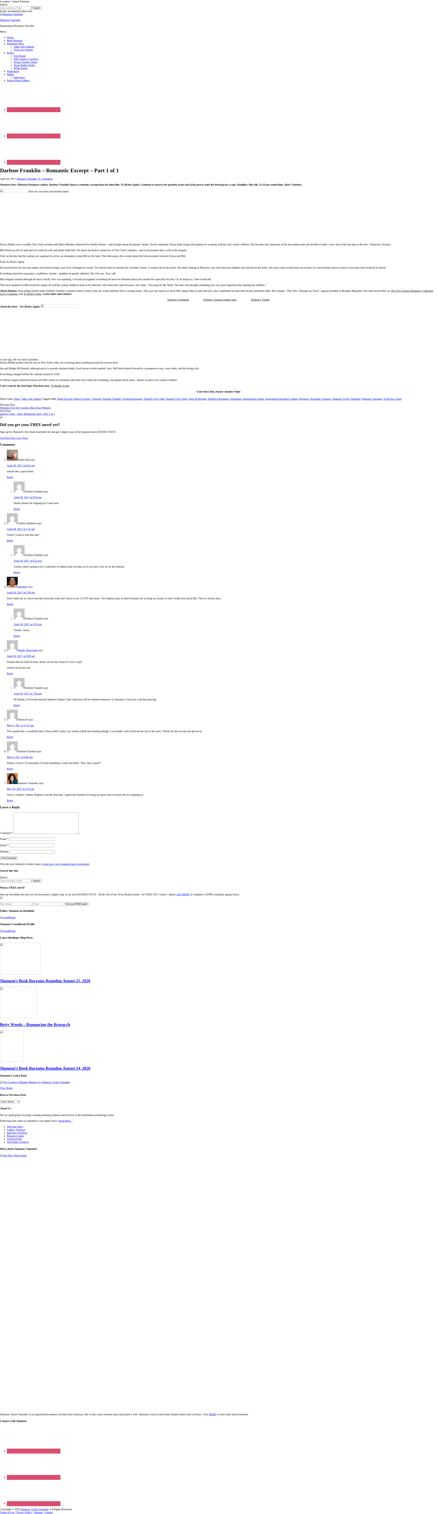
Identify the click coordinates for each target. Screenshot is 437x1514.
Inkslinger (236, 398)
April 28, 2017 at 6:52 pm (28, 560)
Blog (17, 398)
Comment (6, 833)
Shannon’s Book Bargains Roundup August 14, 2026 (45, 1068)
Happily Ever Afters (177, 398)
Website (4, 851)
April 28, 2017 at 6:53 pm (28, 624)
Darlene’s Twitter (260, 299)
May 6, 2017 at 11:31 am (20, 725)
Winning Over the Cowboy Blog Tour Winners (25, 407)
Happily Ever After (154, 398)
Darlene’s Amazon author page (220, 299)
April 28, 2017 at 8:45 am (21, 465)
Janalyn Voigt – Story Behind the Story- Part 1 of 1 (27, 414)
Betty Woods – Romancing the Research (35, 1024)
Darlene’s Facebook (178, 299)
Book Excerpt (64, 398)
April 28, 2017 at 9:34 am (27, 497)
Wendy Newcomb (27, 650)
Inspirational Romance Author (281, 398)
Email (4, 845)
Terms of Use (7, 1512)
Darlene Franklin (112, 398)
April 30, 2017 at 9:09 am (21, 656)
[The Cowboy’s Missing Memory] (35, 1082)
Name (4, 839)
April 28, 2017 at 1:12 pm (21, 529)
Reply (10, 477)
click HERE (182, 894)
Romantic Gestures (321, 398)
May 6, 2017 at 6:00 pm (20, 757)
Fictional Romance (132, 398)
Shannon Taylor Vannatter (346, 398)
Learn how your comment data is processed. (66, 864)
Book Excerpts (82, 398)
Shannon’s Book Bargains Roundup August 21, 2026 (45, 981)
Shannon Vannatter (10, 20)
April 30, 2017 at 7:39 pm (28, 693)
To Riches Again (60, 385)
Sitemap (38, 1512)
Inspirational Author (253, 398)
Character (96, 398)
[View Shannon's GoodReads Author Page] (8, 931)
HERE (212, 1414)
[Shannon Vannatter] (11, 14)
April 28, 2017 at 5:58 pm (21, 592)
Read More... (65, 1120)
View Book (6, 1088)
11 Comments (45, 178)
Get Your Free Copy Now (14, 438)
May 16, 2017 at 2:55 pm (20, 788)
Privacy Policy (24, 1512)
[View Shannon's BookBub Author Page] (8, 917)
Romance (304, 398)
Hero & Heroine (198, 398)
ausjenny (22, 586)
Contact (49, 1512)
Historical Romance (218, 398)
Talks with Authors (31, 398)
